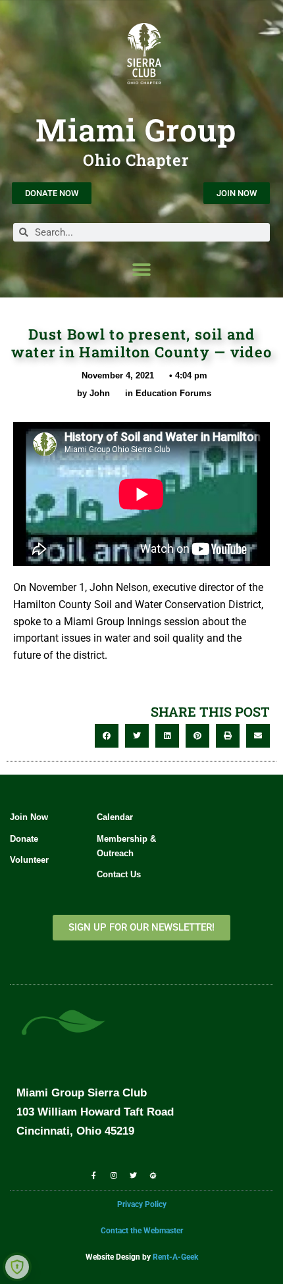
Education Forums (173, 393)
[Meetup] (153, 1175)
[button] (142, 269)
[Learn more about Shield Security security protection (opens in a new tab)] (17, 1267)
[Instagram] (113, 1175)
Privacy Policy (142, 1204)
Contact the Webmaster (142, 1230)
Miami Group (136, 129)
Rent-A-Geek (175, 1257)
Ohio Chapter (136, 159)
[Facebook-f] (93, 1175)
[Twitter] (134, 1175)
